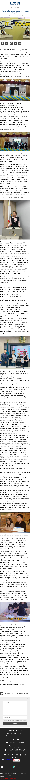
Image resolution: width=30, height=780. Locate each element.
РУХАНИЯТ (16, 7)
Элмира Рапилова (22, 694)
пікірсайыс (9, 694)
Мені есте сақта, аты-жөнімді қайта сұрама (15, 720)
